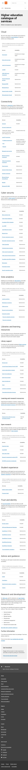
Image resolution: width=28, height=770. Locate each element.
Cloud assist (4, 54)
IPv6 (3, 143)
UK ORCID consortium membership (9, 460)
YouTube (4, 757)
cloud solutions (14, 37)
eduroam (4, 123)
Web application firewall (7, 95)
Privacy (7, 764)
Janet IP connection (6, 137)
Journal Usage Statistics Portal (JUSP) (10, 366)
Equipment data (5, 446)
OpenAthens (4, 531)
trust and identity (6, 503)
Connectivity (3, 678)
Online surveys (5, 306)
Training (3, 587)
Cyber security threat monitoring (8, 255)
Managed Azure (5, 87)
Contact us (3, 744)
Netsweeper (4, 262)
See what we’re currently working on (9, 627)
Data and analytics (5, 686)
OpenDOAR (4, 449)
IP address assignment (7, 140)
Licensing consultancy (6, 388)
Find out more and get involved (10, 655)
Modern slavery (13, 764)
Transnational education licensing (9, 392)
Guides (3, 576)
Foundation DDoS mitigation (8, 222)
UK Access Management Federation (9, 527)
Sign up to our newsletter (6, 747)
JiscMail (3, 69)
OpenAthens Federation (7, 545)
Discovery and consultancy (7, 310)
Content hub (3, 734)
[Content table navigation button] (3, 3)
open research (14, 431)
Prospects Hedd (5, 493)
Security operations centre (7, 270)
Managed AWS (5, 83)
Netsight (4, 146)
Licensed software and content (7, 688)
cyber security (12, 198)
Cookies (2, 764)
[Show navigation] (25, 8)
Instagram (5, 752)
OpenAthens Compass (6, 538)
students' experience (6, 474)
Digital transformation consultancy (9, 584)
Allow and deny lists (6, 214)
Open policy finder (5, 453)
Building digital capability (7, 489)
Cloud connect (5, 166)
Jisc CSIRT (4, 226)
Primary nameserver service (8, 237)
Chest (3, 384)
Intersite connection (6, 173)
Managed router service (7, 151)
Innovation (3, 719)
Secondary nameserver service (8, 240)
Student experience (5, 696)
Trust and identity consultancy (8, 549)
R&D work (5, 598)
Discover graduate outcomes (8, 316)
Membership (8, 8)
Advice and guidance (5, 701)
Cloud (2, 683)
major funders (21, 598)
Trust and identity (4, 699)
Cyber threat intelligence (7, 218)
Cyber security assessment (7, 251)
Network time (5, 233)
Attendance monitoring (7, 302)
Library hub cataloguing (7, 373)
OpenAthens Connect (6, 534)
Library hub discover (6, 381)
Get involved (3, 732)
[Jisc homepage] (6, 3)
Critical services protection (7, 248)
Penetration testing (6, 266)
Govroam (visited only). (6, 127)
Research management (6, 691)
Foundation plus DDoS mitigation (8, 259)
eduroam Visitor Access (7, 169)
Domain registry (5, 523)
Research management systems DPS (10, 457)
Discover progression (7, 320)
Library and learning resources (7, 694)
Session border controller (7, 91)
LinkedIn (4, 749)
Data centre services (6, 60)
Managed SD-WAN (6, 186)
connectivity (10, 105)
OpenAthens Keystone (6, 542)
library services (22, 344)
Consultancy (4, 580)
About (2, 727)
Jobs (2, 737)
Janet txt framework (6, 65)
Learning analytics (6, 299)
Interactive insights (6, 313)
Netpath (3, 182)
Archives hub (4, 362)
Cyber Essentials (5, 244)
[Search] (25, 3)
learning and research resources (8, 404)
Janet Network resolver (7, 229)
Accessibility (14, 766)
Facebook (5, 754)
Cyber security (4, 681)
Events (2, 716)
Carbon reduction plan (5, 766)
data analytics (18, 280)
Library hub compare (6, 377)
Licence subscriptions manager (8, 370)
